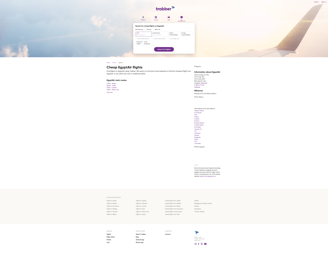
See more (110, 92)
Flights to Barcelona (113, 206)
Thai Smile (197, 143)
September (197, 209)
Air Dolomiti (197, 113)
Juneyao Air (198, 129)
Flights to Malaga (112, 209)
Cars (108, 242)
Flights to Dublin (111, 201)
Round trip (140, 29)
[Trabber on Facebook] (198, 245)
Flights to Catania (141, 201)
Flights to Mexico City (142, 211)
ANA (195, 115)
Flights (109, 234)
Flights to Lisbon (141, 214)
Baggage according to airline (203, 203)
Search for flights (164, 49)
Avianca (196, 121)
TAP (195, 141)
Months (196, 206)
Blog (137, 237)
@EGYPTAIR (200, 85)
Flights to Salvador (141, 203)
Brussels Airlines (199, 123)
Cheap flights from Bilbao (172, 206)
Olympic (196, 135)
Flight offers (111, 237)
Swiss (196, 139)
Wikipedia (197, 87)
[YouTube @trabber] (205, 245)
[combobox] (143, 34)
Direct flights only (174, 38)
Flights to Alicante (112, 211)
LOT (195, 131)
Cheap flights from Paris (172, 214)
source (196, 165)
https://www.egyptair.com (208, 176)
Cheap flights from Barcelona (174, 209)
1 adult (138, 44)
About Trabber (141, 234)
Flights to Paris (140, 209)
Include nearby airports (143, 38)
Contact (168, 234)
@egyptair (204, 83)
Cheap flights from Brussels (173, 211)
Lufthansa (197, 133)
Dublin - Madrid (111, 83)
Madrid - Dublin (111, 85)
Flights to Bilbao (111, 214)
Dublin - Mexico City (113, 89)
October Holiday (199, 211)
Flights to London (141, 206)
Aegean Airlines (199, 110)
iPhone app (139, 242)
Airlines (196, 201)
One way (148, 29)
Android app (140, 240)
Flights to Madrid (112, 203)
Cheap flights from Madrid (173, 203)
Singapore (197, 137)
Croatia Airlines (198, 125)
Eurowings (197, 127)
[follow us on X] (201, 245)
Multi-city (157, 29)
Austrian (196, 119)
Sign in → (323, 2)
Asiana (196, 117)
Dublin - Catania (111, 87)
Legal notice (197, 240)
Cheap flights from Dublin (172, 201)
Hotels (109, 240)
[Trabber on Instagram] (195, 245)
